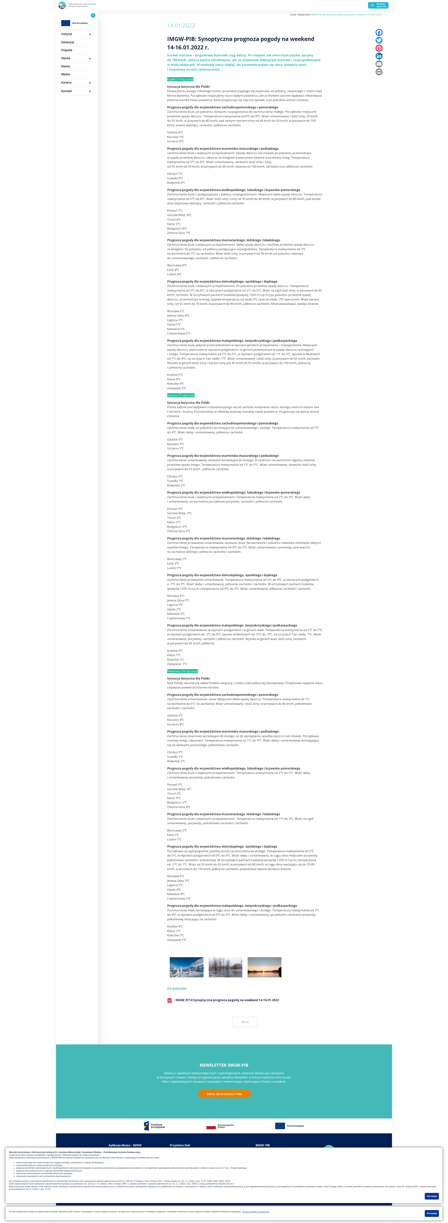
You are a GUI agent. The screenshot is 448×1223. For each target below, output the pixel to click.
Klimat (65, 66)
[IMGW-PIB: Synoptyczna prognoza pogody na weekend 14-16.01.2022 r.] (186, 966)
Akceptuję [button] (432, 1196)
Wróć (245, 1022)
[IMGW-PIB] (84, 5)
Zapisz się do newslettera (224, 1094)
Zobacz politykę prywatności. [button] (256, 1212)
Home (293, 14)
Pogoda (66, 50)
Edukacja (67, 42)
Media (65, 74)
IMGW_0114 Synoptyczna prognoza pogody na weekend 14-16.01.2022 (227, 1000)
